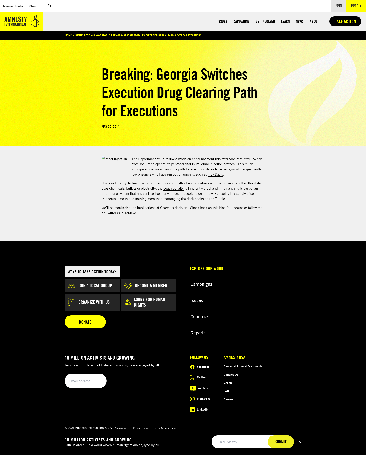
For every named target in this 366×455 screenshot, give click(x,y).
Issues (222, 21)
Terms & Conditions (164, 427)
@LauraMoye (126, 213)
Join (339, 5)
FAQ (226, 391)
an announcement (200, 159)
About (314, 21)
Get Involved (265, 21)
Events (228, 383)
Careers (228, 399)
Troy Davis (215, 174)
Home (68, 35)
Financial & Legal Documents (243, 366)
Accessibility (122, 427)
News (300, 21)
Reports (198, 332)
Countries (199, 316)
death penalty (173, 188)
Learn (285, 21)
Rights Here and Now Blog (91, 35)
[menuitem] (13, 6)
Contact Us (231, 374)
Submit (97, 381)
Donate (358, 5)
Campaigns (241, 21)
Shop (34, 6)
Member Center (14, 6)
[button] (49, 6)
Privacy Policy (141, 427)
